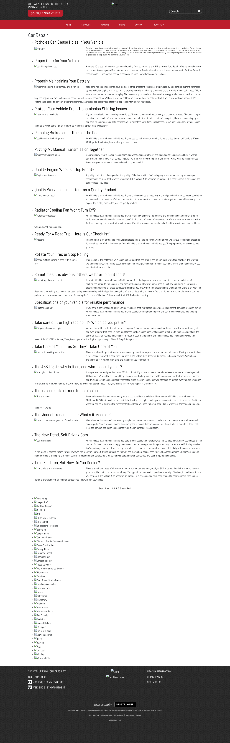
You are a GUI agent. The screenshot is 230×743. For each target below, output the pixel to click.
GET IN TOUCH (154, 682)
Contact (139, 24)
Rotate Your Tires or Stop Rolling (61, 254)
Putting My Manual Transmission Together (69, 149)
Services (86, 24)
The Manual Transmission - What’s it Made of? (72, 414)
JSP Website (145, 710)
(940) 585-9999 (37, 7)
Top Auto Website (156, 710)
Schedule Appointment (45, 13)
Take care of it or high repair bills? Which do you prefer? (80, 322)
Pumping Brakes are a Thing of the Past (67, 132)
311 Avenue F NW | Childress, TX (48, 4)
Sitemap (138, 715)
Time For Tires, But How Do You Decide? (67, 462)
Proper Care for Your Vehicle (57, 60)
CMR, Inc (137, 710)
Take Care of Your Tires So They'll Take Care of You (75, 346)
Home (68, 24)
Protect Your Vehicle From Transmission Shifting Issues (80, 109)
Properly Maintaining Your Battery (61, 81)
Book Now (159, 24)
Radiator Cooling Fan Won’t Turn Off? (65, 210)
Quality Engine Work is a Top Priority (64, 169)
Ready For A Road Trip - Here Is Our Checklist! (72, 234)
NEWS (122, 24)
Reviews (105, 24)
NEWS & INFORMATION (159, 671)
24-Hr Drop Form (94, 715)
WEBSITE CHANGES (125, 704)
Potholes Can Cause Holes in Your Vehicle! (69, 42)
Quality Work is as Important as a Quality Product (75, 189)
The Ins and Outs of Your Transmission (66, 390)
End (128, 488)
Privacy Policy (130, 715)
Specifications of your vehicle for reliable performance (79, 302)
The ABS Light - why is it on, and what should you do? (78, 366)
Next (124, 488)
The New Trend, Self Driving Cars (61, 435)
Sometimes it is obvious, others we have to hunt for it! (79, 274)
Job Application (118, 715)
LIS (120, 720)
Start (101, 488)
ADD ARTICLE (113, 720)
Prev (107, 488)
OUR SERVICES (155, 677)
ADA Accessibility (106, 715)
